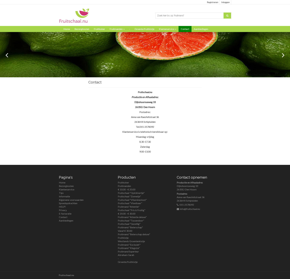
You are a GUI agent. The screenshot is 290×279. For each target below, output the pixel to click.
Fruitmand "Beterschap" (130, 227)
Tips (61, 192)
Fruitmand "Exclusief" (129, 244)
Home (66, 28)
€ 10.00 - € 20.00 (126, 189)
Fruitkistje (123, 237)
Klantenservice (167, 28)
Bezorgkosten (81, 28)
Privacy (63, 210)
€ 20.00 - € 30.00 (126, 213)
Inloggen (225, 2)
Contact (185, 28)
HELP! (62, 206)
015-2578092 (186, 204)
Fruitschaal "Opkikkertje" (131, 192)
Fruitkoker (99, 28)
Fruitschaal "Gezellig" (129, 223)
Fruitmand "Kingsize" (129, 248)
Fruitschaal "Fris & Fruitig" (131, 210)
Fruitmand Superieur (128, 251)
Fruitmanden (116, 28)
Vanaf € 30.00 (125, 230)
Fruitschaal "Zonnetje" (129, 196)
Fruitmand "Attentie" (128, 206)
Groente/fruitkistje (144, 28)
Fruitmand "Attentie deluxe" (132, 217)
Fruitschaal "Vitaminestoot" (132, 199)
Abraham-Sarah (126, 254)
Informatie (64, 196)
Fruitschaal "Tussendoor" (131, 220)
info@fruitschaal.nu (190, 208)
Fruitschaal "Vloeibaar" (130, 203)
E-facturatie (65, 213)
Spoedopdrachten (68, 203)
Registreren (212, 2)
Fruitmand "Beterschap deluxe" (134, 234)
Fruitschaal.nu (66, 275)
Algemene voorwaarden (71, 199)
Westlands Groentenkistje (131, 241)
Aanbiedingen (201, 28)
